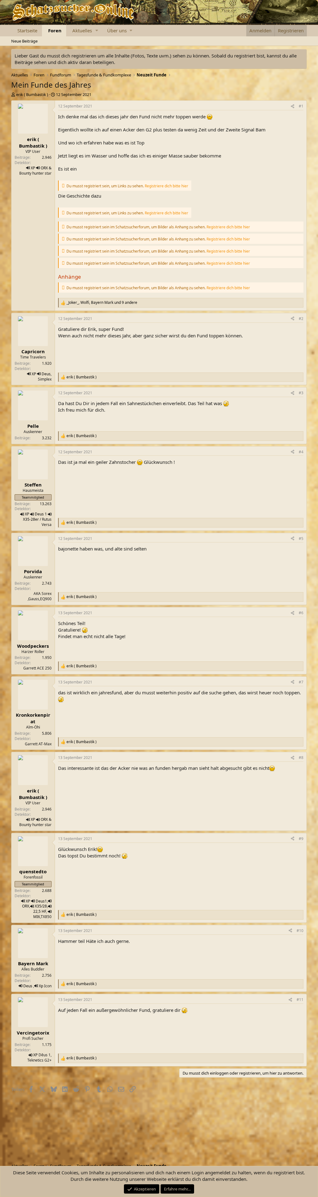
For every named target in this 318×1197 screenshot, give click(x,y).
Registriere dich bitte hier (166, 186)
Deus (46, 374)
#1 (301, 106)
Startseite (27, 30)
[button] (96, 30)
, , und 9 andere (101, 302)
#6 (301, 612)
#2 (301, 318)
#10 (300, 930)
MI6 (36, 916)
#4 (301, 452)
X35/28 (41, 906)
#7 (301, 682)
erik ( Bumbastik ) (32, 94)
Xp (41, 986)
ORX (44, 168)
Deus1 (41, 901)
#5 (301, 538)
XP (33, 168)
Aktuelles (82, 30)
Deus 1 (41, 514)
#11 (300, 999)
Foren (54, 30)
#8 (301, 757)
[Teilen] (292, 106)
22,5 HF (39, 911)
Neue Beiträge (24, 41)
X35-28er (31, 519)
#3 (301, 392)
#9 (301, 838)
